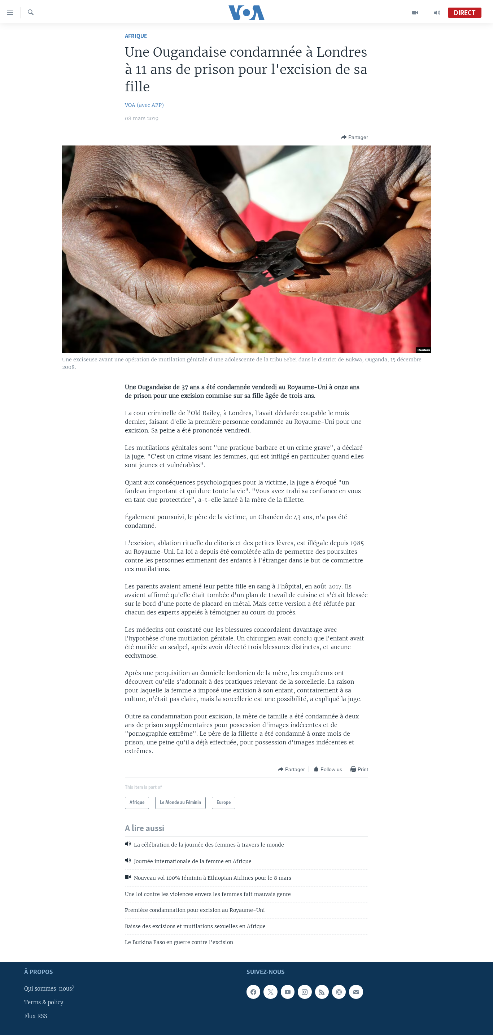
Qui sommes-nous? (49, 989)
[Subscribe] (356, 992)
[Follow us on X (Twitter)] (270, 992)
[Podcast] (339, 992)
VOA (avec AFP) (144, 105)
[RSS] (322, 992)
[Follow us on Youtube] (288, 992)
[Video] (415, 12)
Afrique (136, 36)
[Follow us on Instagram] (304, 992)
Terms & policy (43, 1003)
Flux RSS (35, 1016)
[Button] (354, 137)
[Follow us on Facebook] (253, 992)
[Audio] (437, 12)
